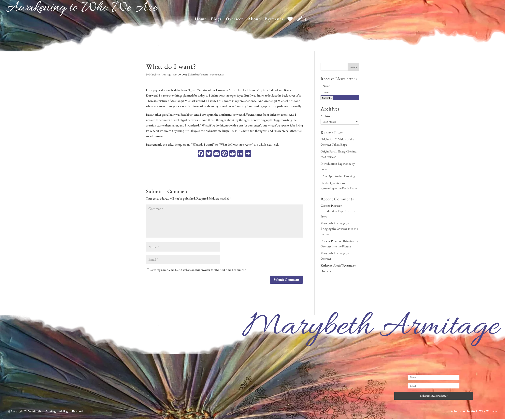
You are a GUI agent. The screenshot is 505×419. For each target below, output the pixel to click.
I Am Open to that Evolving (338, 176)
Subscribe (327, 97)
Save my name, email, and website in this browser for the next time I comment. (198, 270)
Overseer (234, 20)
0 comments (217, 74)
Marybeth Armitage (160, 74)
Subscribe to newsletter (433, 396)
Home (201, 20)
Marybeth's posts (198, 74)
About (254, 20)
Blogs (216, 20)
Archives (326, 116)
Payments (274, 20)
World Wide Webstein (484, 411)
